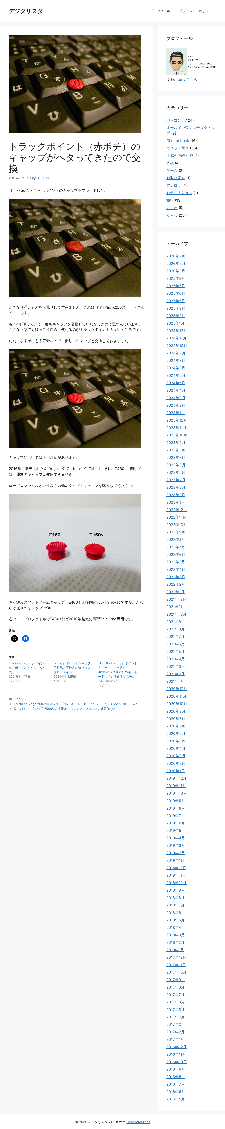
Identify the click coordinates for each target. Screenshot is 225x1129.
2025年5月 (175, 301)
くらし (172, 215)
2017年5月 (175, 1009)
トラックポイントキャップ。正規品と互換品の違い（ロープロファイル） (74, 667)
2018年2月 (175, 942)
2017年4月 (175, 1017)
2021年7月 (175, 636)
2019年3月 (175, 845)
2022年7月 (175, 547)
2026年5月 (175, 271)
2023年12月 (176, 420)
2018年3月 (175, 935)
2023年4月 (175, 480)
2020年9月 (175, 711)
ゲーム (172, 170)
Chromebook (177, 140)
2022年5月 (175, 562)
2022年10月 (176, 524)
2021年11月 (176, 607)
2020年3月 (175, 756)
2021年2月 (175, 674)
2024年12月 (176, 330)
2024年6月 (175, 375)
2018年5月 (175, 920)
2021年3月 (175, 666)
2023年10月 (176, 435)
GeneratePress (138, 1122)
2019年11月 (176, 786)
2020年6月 (175, 733)
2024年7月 (175, 368)
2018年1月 (175, 950)
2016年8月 (175, 1077)
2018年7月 (175, 905)
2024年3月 (175, 398)
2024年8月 (175, 360)
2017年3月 (175, 1024)
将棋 (170, 163)
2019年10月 (176, 793)
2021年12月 (176, 599)
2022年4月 (175, 569)
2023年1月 (175, 502)
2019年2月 (175, 853)
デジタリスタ (26, 11)
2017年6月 (175, 1002)
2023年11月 (176, 427)
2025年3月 (175, 308)
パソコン (20, 699)
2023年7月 (175, 457)
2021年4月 (175, 659)
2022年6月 (175, 554)
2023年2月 (175, 495)
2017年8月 (175, 987)
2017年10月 (176, 972)
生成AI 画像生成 (179, 155)
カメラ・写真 (177, 148)
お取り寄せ (175, 178)
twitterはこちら (184, 79)
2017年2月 (175, 1032)
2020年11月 (176, 696)
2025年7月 (175, 286)
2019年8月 (175, 808)
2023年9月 (175, 442)
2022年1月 (175, 592)
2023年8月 (175, 450)
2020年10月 (176, 704)
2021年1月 (175, 681)
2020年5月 (175, 741)
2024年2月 (175, 405)
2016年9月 (175, 1069)
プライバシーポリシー (195, 11)
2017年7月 (175, 995)
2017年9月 (175, 980)
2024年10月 (176, 345)
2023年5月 (175, 472)
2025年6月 (175, 293)
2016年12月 (176, 1047)
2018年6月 (175, 912)
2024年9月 (175, 353)
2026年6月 (175, 263)
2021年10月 (176, 614)
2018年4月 (175, 927)
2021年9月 (175, 621)
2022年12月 (176, 510)
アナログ (173, 185)
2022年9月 (175, 532)
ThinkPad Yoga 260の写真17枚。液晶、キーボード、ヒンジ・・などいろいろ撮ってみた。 (78, 704)
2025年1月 (175, 323)
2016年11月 (176, 1054)
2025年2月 (175, 316)
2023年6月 (175, 465)
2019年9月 (175, 801)
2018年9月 (175, 890)
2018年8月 (175, 898)
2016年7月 (175, 1084)
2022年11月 (176, 517)
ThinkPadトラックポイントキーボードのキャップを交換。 (28, 667)
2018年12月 (176, 868)
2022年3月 (175, 577)
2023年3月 (175, 487)
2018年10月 (176, 883)
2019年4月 (175, 838)
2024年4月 (175, 390)
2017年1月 (175, 1039)
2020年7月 (175, 726)
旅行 (170, 200)
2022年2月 (175, 584)
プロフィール (160, 11)
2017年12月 (176, 957)
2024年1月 (175, 413)
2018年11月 (176, 875)
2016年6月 (175, 1092)
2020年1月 (175, 771)
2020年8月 (175, 718)
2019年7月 (175, 815)
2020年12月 (176, 689)
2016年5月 (175, 1099)
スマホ (172, 208)
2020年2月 (175, 763)
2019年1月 (175, 860)
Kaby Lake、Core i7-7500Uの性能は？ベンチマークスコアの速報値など (65, 709)
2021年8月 (175, 629)
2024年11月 (176, 338)
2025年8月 (175, 278)
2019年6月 (175, 823)
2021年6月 (175, 644)
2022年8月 (175, 539)
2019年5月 (175, 830)
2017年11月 (176, 965)
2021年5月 (175, 651)
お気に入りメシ (179, 193)
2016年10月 (176, 1062)
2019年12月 (176, 778)
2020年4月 (175, 748)
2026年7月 (175, 256)
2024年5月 (175, 383)
